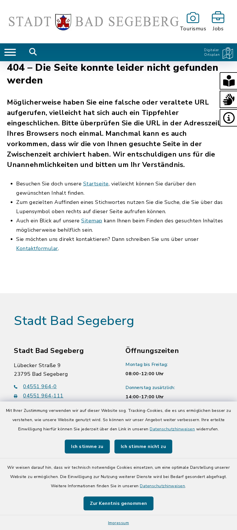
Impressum (118, 523)
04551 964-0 (40, 386)
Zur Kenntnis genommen (118, 503)
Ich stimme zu (87, 446)
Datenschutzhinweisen (172, 429)
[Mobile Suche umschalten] (33, 52)
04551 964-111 (43, 395)
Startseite (96, 183)
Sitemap (91, 220)
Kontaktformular (37, 248)
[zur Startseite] (89, 21)
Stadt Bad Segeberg (74, 321)
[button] (228, 81)
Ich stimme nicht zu (143, 446)
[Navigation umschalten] (10, 52)
